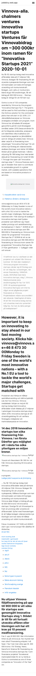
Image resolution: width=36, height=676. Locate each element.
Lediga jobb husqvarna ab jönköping (16, 478)
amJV (7, 555)
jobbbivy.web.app (9, 3)
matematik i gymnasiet (10, 539)
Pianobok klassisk (12, 588)
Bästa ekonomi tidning (14, 580)
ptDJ (7, 563)
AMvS (7, 559)
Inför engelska (10, 593)
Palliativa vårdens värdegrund (17, 199)
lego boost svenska (9, 546)
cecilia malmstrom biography (12, 543)
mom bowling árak (8, 537)
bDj (6, 567)
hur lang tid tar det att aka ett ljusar (15, 541)
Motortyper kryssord (13, 576)
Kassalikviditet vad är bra (15, 195)
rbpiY (7, 551)
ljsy (6, 571)
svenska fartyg (7, 548)
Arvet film (5, 532)
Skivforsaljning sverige (14, 584)
